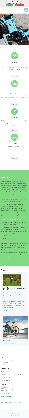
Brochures (5, 356)
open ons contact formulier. (15, 402)
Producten (5, 362)
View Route (4, 390)
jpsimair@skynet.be (6, 396)
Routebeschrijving (7, 360)
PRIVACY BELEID (14, 415)
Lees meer (14, 76)
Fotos (3, 364)
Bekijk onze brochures (8, 343)
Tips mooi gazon (6, 358)
